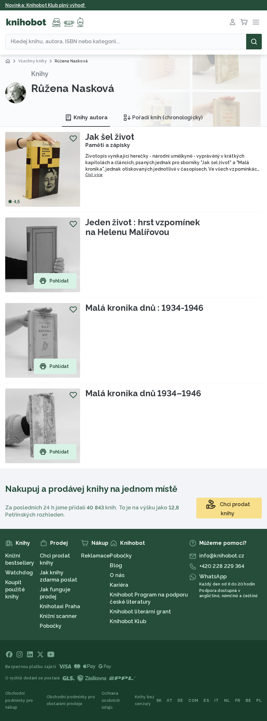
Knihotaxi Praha (60, 606)
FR (237, 700)
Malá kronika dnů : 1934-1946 (144, 308)
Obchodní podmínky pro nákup (19, 700)
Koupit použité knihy (15, 589)
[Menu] (256, 22)
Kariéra (119, 585)
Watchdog (19, 573)
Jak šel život (109, 137)
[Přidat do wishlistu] (73, 138)
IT (216, 700)
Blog (116, 565)
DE (180, 700)
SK (159, 700)
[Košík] (244, 22)
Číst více (94, 175)
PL (259, 700)
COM (193, 700)
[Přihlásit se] (232, 22)
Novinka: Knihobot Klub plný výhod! (45, 5)
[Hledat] (254, 41)
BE (248, 700)
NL (227, 700)
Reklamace (95, 556)
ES (206, 700)
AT (169, 700)
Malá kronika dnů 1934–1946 (143, 393)
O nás (117, 575)
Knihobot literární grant (140, 612)
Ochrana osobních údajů (111, 700)
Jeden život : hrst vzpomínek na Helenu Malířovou (142, 227)
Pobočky (51, 626)
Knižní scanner (58, 616)
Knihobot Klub (128, 621)
